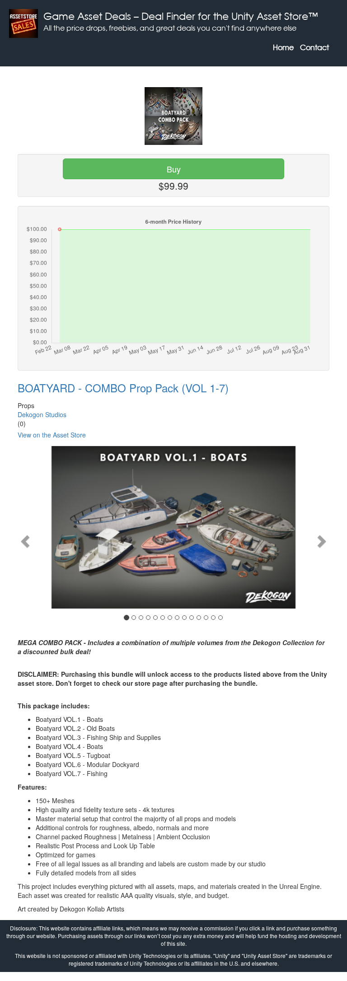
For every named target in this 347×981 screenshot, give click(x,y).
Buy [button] (174, 169)
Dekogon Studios (42, 414)
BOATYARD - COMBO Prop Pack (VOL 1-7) (123, 387)
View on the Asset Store (52, 434)
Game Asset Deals (87, 16)
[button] (24, 538)
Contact (314, 47)
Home (283, 47)
